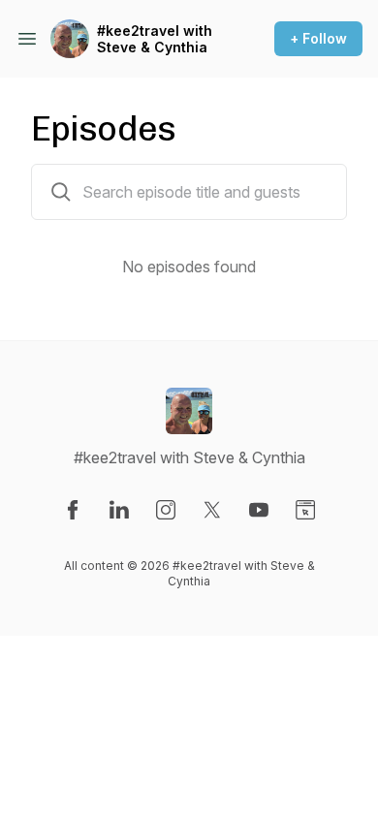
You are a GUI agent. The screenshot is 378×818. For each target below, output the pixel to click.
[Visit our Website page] (305, 509)
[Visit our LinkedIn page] (119, 509)
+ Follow (318, 38)
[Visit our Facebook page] (72, 509)
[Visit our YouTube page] (258, 509)
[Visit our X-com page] (212, 509)
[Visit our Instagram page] (165, 509)
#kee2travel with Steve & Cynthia (154, 39)
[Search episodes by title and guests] (61, 192)
